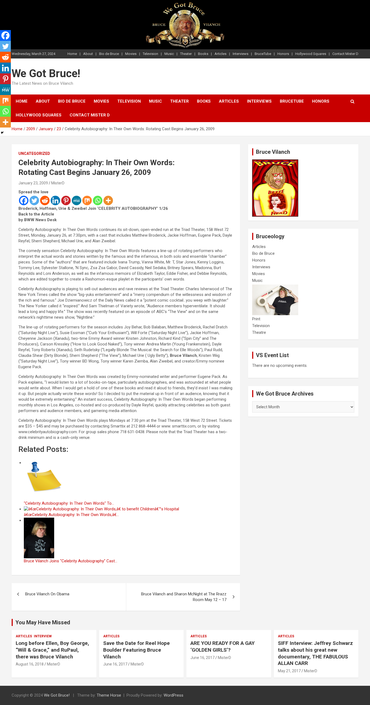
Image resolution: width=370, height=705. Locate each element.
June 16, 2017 (115, 664)
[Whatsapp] (97, 200)
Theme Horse (109, 695)
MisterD (57, 183)
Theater (186, 54)
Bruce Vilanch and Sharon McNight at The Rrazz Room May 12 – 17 (183, 597)
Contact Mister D (345, 54)
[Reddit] (45, 200)
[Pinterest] (66, 200)
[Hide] (2, 132)
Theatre (259, 332)
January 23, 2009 (33, 183)
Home (72, 54)
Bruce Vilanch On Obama (47, 594)
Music (169, 54)
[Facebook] (23, 200)
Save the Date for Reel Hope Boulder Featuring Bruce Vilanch (136, 650)
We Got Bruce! (46, 73)
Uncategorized (34, 153)
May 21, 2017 (289, 671)
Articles (220, 54)
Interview (43, 636)
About (88, 54)
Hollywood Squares (310, 54)
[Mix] (87, 200)
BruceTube (263, 54)
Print (256, 318)
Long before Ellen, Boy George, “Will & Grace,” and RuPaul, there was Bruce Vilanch (52, 650)
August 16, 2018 (30, 664)
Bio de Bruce (109, 54)
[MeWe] (76, 200)
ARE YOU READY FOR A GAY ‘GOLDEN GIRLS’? (222, 646)
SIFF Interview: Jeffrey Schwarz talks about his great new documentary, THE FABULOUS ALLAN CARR (315, 653)
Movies (131, 54)
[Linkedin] (55, 200)
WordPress (173, 695)
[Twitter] (34, 200)
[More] (108, 200)
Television (150, 54)
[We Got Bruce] (275, 162)
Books (203, 54)
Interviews (240, 54)
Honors (283, 54)
